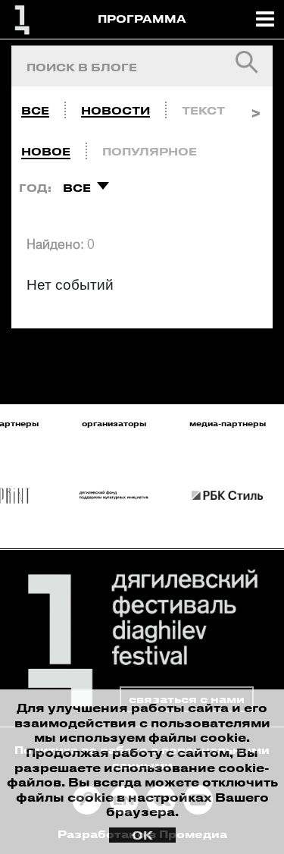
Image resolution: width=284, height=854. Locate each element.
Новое (45, 151)
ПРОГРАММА (142, 18)
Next (256, 106)
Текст (203, 110)
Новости (115, 110)
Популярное (149, 151)
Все (35, 110)
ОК (142, 835)
